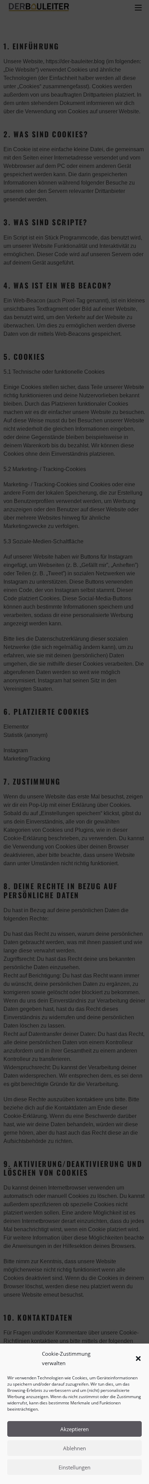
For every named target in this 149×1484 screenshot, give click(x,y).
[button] (138, 1358)
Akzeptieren (74, 1429)
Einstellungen (74, 1467)
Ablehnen (74, 1448)
